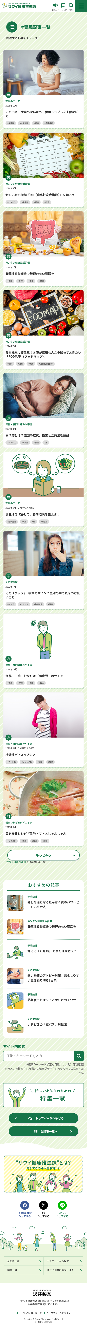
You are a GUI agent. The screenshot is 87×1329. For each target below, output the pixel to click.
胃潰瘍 (25, 442)
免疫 (21, 281)
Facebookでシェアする (25, 1214)
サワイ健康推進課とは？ (60, 1270)
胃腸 (37, 123)
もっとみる (43, 855)
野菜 (47, 202)
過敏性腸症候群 (46, 363)
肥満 (31, 281)
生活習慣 (24, 123)
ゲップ (11, 604)
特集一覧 (12, 1270)
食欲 (45, 841)
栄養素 (11, 123)
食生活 (44, 521)
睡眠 (40, 762)
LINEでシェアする (62, 1214)
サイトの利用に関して (30, 1313)
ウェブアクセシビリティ (59, 1313)
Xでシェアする (43, 1214)
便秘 (10, 281)
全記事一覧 (13, 1261)
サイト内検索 (14, 1046)
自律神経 (49, 123)
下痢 (10, 363)
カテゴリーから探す (58, 1261)
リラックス (27, 762)
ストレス (12, 442)
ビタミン (12, 202)
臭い (42, 683)
